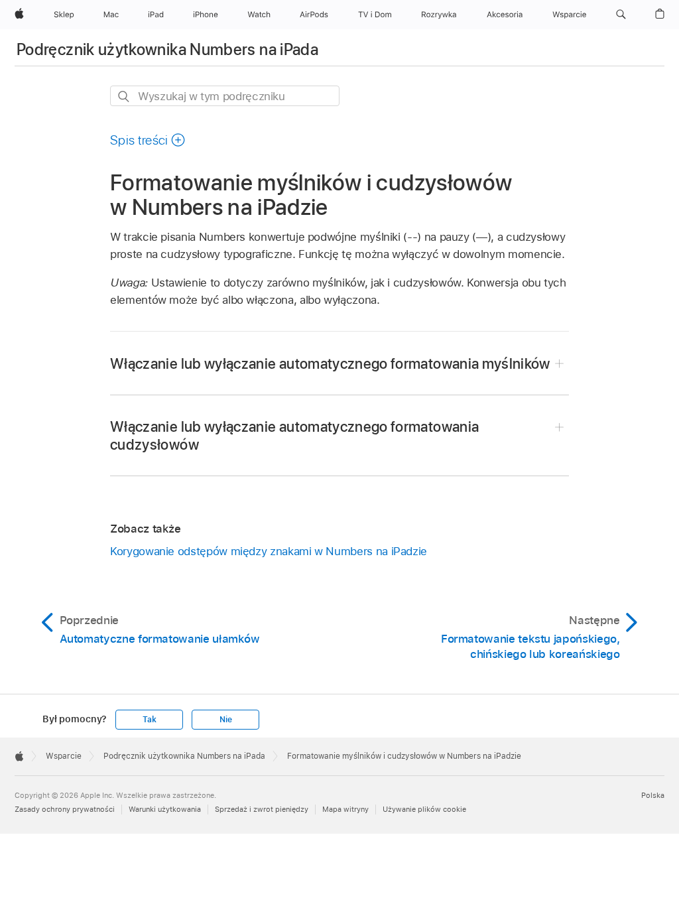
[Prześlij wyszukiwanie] (124, 96)
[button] (621, 14)
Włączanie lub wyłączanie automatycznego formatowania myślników (330, 363)
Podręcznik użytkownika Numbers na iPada (167, 49)
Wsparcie (64, 756)
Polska (652, 795)
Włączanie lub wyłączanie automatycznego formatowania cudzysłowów (294, 435)
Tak (149, 719)
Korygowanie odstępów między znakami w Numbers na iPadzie (268, 551)
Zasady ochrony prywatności (65, 809)
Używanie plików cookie (424, 809)
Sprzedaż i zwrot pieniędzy (261, 809)
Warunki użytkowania (165, 809)
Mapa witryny (345, 809)
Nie (225, 719)
